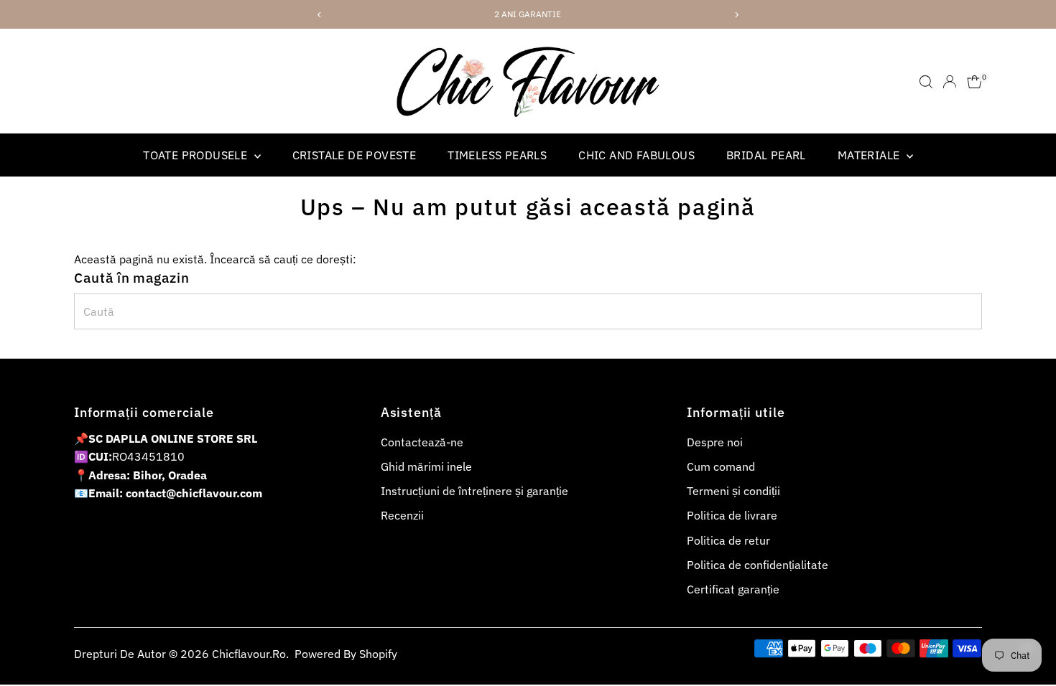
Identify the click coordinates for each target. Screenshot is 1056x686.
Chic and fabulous (636, 155)
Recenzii (402, 515)
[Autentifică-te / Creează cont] (949, 81)
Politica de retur (728, 540)
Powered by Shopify (346, 654)
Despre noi (715, 442)
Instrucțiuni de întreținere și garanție (474, 491)
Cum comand (721, 466)
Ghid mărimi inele (426, 466)
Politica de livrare (732, 515)
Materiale (870, 155)
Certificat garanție (733, 589)
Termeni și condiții (733, 491)
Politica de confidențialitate (757, 565)
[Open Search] (926, 81)
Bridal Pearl (766, 155)
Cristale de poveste (354, 155)
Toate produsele (196, 155)
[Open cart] (974, 81)
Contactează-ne (422, 442)
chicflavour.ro (249, 654)
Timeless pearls (497, 155)
